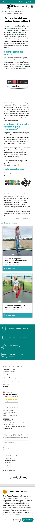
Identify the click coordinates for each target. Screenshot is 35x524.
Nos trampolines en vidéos (11, 380)
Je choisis (16, 520)
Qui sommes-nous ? (9, 370)
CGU (8, 384)
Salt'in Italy (8, 463)
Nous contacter (7, 428)
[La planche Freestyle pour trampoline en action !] (17, 287)
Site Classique (10, 470)
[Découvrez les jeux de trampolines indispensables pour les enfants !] (17, 241)
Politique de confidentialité (11, 382)
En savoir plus (10, 268)
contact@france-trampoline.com (14, 426)
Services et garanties (9, 372)
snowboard (18, 26)
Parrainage (6, 448)
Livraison (5, 376)
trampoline (8, 30)
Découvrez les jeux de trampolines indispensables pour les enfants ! (15, 260)
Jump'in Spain (9, 465)
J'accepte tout (27, 520)
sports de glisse (18, 32)
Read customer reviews (11, 402)
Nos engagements (8, 374)
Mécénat (5, 378)
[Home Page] (2, 11)
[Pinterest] (20, 477)
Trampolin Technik (10, 461)
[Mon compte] (27, 6)
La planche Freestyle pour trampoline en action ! (14, 307)
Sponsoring (12, 378)
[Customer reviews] (11, 393)
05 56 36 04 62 (8, 419)
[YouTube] (25, 477)
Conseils (5, 386)
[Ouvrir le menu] (3, 5)
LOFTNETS (8, 458)
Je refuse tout (6, 520)
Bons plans (6, 450)
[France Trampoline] (13, 6)
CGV (4, 384)
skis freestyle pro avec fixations (18, 194)
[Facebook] (12, 477)
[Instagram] (16, 477)
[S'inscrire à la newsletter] (26, 443)
